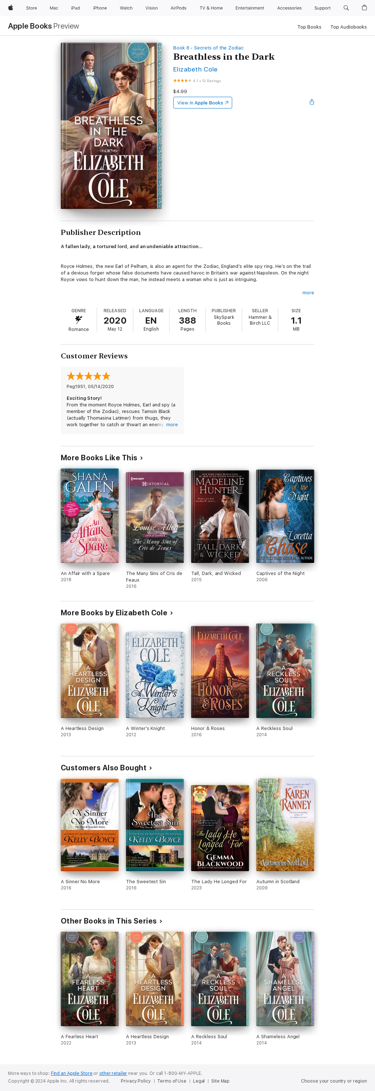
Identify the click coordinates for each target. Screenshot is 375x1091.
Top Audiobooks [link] (348, 27)
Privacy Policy (136, 1081)
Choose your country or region (334, 1081)
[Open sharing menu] (312, 102)
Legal (199, 1081)
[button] (346, 8)
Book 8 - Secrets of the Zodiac (208, 48)
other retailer (113, 1073)
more (308, 292)
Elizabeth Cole (195, 69)
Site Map (220, 1081)
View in (200, 103)
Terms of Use (171, 1081)
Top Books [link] (309, 27)
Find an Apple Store (72, 1073)
